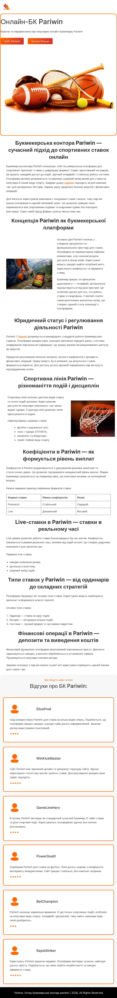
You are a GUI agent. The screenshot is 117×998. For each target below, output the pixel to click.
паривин (69, 182)
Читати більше (40, 41)
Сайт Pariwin (12, 41)
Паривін (22, 336)
